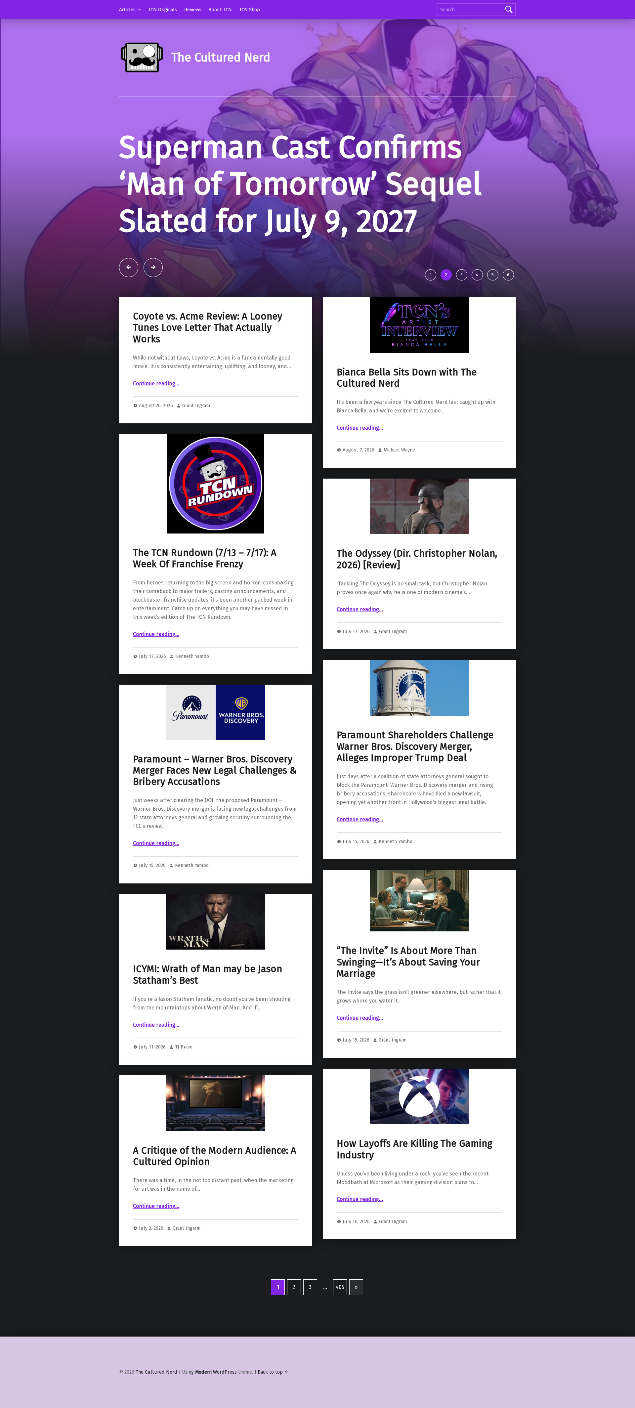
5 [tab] (492, 274)
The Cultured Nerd (156, 1372)
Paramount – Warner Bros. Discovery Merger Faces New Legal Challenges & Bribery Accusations (215, 770)
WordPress (225, 1372)
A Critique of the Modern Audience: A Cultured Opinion (214, 1156)
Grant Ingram (196, 405)
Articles (127, 10)
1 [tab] (431, 274)
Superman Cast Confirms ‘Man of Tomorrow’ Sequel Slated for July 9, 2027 (300, 184)
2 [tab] (446, 274)
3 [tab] (461, 274)
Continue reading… (156, 383)
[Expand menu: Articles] (139, 9)
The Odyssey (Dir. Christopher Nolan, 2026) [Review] (417, 559)
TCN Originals (162, 10)
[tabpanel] (317, 197)
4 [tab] (477, 274)
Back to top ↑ (273, 1372)
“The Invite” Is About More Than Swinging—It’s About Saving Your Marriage (408, 962)
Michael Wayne (399, 450)
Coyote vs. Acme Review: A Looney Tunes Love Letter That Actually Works (207, 328)
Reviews (192, 10)
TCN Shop (249, 10)
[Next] (153, 267)
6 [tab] (508, 274)
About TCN (220, 10)
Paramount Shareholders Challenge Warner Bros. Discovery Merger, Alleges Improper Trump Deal (415, 746)
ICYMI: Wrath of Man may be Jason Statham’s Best (207, 974)
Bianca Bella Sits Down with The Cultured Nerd (407, 377)
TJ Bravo (183, 1047)
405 (340, 1287)
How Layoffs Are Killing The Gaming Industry (414, 1149)
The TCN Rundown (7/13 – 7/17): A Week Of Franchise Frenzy (204, 558)
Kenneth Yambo (192, 656)
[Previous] (128, 267)
